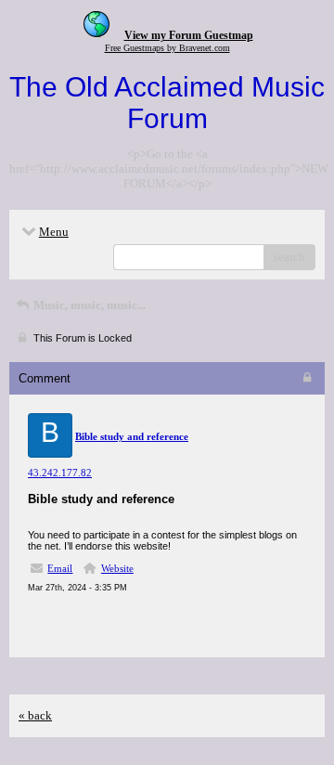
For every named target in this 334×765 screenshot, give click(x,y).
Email (59, 568)
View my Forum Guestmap (188, 35)
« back (35, 715)
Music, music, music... (88, 305)
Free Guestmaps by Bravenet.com (167, 48)
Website (117, 568)
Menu (54, 232)
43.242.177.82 (60, 472)
